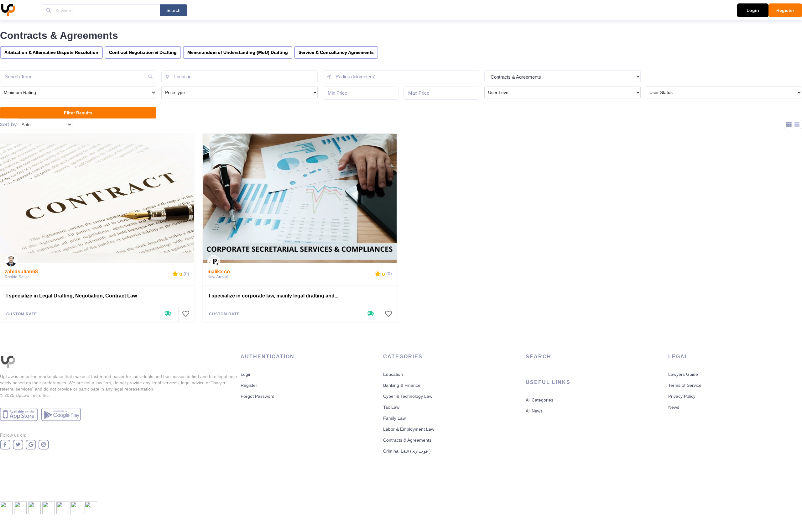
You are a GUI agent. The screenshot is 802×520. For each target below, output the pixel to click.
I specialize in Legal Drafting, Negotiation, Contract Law (71, 295)
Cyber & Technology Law (407, 396)
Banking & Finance (401, 385)
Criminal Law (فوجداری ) (407, 451)
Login (753, 10)
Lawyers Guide (683, 374)
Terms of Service (684, 385)
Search (173, 10)
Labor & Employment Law (408, 429)
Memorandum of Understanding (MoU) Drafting (237, 52)
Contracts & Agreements (407, 440)
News (673, 407)
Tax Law (391, 407)
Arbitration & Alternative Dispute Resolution (51, 52)
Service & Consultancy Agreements (336, 52)
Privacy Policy (681, 396)
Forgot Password (257, 396)
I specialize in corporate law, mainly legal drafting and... (273, 295)
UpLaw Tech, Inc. (33, 395)
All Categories (539, 399)
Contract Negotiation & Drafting (143, 52)
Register (785, 10)
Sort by (8, 124)
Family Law (394, 418)
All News (534, 410)
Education (393, 374)
